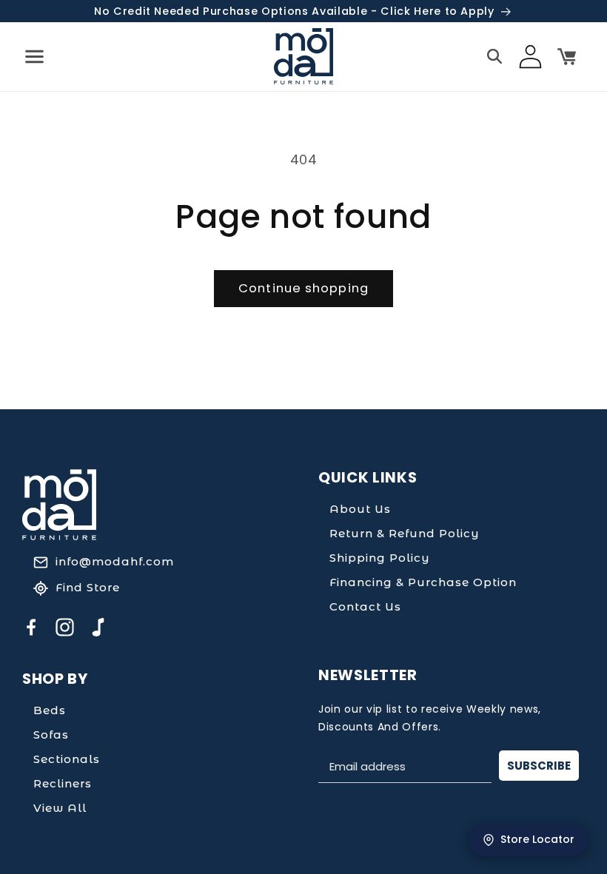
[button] (34, 56)
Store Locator (537, 839)
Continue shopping (303, 288)
